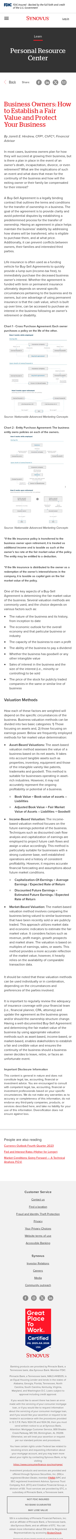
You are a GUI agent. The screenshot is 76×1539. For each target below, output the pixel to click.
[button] (64, 82)
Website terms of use (38, 1236)
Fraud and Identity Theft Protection (38, 1214)
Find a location (38, 1207)
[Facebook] (25, 1298)
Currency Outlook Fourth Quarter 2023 (29, 1146)
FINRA (51, 1478)
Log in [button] (65, 19)
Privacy (38, 1221)
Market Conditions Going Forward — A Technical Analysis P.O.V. (34, 1160)
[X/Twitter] (42, 1298)
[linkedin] (50, 1298)
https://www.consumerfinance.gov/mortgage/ (38, 1464)
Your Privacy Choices (38, 1228)
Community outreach (38, 1285)
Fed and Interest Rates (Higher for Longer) (31, 1152)
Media (38, 1278)
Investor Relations (38, 1263)
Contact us (38, 1199)
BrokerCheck (54, 1533)
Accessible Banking (38, 1243)
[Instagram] (34, 1298)
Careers (38, 1271)
